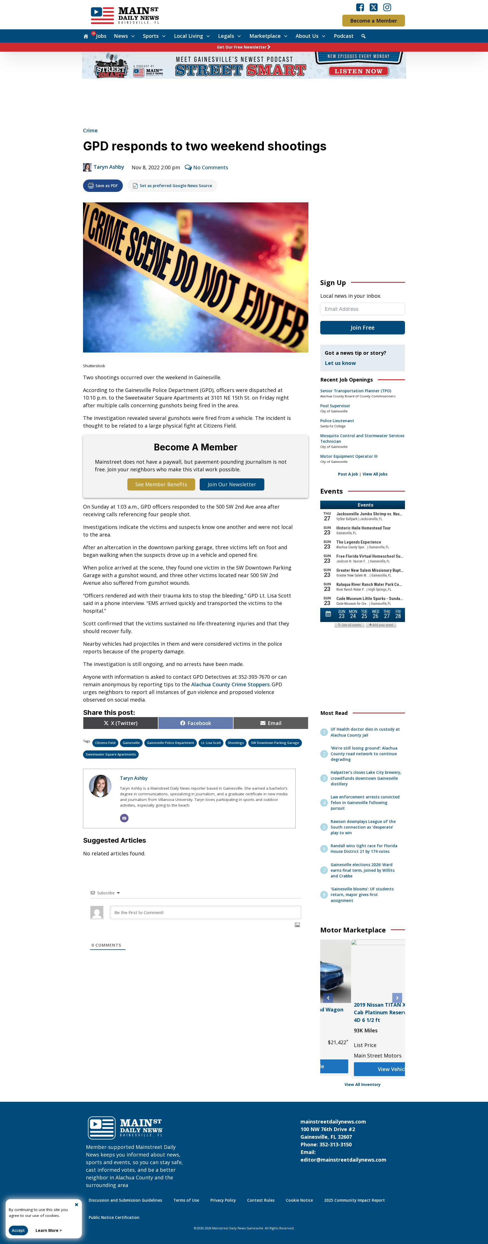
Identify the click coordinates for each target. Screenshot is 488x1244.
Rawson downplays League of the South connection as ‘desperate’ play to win (363, 827)
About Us (307, 35)
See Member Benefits (161, 484)
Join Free (362, 327)
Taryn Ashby (108, 166)
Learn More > (49, 1230)
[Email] (124, 818)
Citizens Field (105, 743)
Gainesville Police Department (170, 743)
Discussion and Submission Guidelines (125, 1200)
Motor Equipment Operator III (349, 456)
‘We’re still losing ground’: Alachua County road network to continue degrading (364, 754)
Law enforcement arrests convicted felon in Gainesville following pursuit (365, 802)
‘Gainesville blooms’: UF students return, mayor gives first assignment (362, 894)
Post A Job (348, 474)
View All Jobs (375, 474)
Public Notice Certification (114, 1217)
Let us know (340, 363)
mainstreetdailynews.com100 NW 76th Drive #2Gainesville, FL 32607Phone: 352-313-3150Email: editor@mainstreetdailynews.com (343, 1140)
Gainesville (131, 743)
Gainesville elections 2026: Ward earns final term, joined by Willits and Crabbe (363, 870)
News (121, 35)
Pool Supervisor (335, 405)
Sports (151, 35)
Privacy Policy (223, 1200)
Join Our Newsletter (232, 484)
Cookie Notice (299, 1200)
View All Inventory (363, 1084)
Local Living (188, 35)
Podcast (344, 35)
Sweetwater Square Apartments (111, 754)
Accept (18, 1230)
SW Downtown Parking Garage (275, 743)
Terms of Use (186, 1200)
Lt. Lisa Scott (211, 743)
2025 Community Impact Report (354, 1200)
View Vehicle (362, 1058)
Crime (90, 130)
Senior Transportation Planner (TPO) (355, 390)
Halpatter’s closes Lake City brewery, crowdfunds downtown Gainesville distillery (366, 778)
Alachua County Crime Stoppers (230, 684)
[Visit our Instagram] (387, 7)
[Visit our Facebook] (360, 7)
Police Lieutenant (337, 420)
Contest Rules (260, 1200)
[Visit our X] (373, 7)
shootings (236, 743)
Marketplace (265, 35)
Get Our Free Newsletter (242, 47)
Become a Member (373, 20)
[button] (328, 998)
